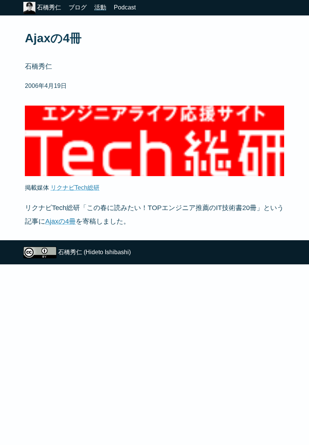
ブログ (78, 7)
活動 (100, 7)
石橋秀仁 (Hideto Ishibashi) (94, 252)
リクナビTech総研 (74, 187)
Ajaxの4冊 (60, 221)
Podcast (125, 7)
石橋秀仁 (48, 7)
